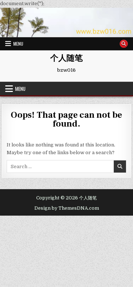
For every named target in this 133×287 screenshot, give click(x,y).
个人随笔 (66, 58)
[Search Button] (124, 44)
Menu (18, 43)
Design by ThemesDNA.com (66, 208)
